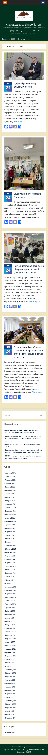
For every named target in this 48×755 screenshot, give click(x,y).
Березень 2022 (10, 656)
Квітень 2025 (10, 528)
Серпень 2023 (10, 597)
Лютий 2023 (9, 618)
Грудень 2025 (10, 501)
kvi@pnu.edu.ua (15, 33)
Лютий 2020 (9, 711)
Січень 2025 (9, 539)
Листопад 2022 (11, 628)
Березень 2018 (10, 718)
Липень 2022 (10, 642)
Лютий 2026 (9, 494)
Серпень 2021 (10, 680)
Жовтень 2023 (10, 590)
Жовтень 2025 (10, 508)
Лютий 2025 (9, 535)
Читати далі (19, 121)
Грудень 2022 (10, 625)
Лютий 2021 (9, 697)
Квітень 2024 (10, 570)
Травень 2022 (10, 649)
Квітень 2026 (10, 487)
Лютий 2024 (9, 576)
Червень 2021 (10, 683)
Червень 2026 (10, 480)
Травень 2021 (10, 687)
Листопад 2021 (11, 670)
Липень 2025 (10, 518)
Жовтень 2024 (10, 549)
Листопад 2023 (11, 587)
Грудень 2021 (10, 666)
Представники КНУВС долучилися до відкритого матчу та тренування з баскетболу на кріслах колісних (23, 438)
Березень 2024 (10, 573)
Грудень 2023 (10, 583)
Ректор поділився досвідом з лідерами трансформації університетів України (29, 269)
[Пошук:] (23, 415)
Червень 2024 (10, 563)
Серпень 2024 (10, 556)
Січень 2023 (9, 621)
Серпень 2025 (10, 514)
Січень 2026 (9, 497)
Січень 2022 (9, 663)
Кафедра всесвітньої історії (24, 24)
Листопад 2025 (11, 504)
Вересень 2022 (10, 635)
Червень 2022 (10, 645)
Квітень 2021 (10, 690)
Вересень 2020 (10, 708)
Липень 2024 (10, 559)
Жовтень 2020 (10, 704)
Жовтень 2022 (10, 632)
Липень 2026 (10, 476)
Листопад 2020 (11, 701)
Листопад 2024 (11, 545)
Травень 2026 (10, 483)
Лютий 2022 (9, 659)
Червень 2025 (10, 521)
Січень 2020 (9, 714)
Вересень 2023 (10, 594)
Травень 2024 (10, 566)
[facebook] (24, 7)
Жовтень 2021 (10, 673)
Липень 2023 (10, 601)
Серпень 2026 (10, 473)
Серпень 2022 (10, 639)
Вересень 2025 (10, 511)
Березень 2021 (10, 694)
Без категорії (10, 733)
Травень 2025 (10, 525)
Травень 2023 (10, 608)
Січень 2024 (9, 580)
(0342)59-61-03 (14, 31)
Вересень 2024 (10, 552)
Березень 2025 (10, 532)
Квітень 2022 (10, 652)
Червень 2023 (10, 604)
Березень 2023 (10, 614)
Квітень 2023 (10, 611)
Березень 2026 (10, 490)
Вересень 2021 (10, 676)
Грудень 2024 (10, 542)
